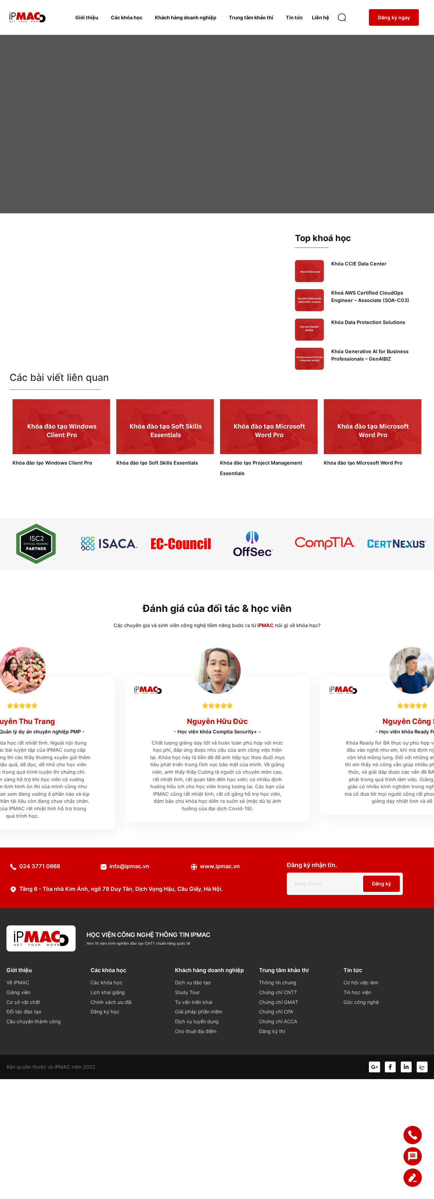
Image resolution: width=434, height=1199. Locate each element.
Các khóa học (126, 17)
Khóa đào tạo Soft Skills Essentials (157, 463)
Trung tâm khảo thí (251, 17)
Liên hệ (320, 17)
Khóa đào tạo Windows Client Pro (52, 463)
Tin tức (294, 17)
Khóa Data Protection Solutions (368, 322)
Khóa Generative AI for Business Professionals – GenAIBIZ (370, 355)
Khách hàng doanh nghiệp (185, 17)
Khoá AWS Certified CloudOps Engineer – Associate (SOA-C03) (370, 296)
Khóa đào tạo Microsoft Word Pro (363, 463)
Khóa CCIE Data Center (359, 263)
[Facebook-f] (390, 1067)
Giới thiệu (86, 17)
